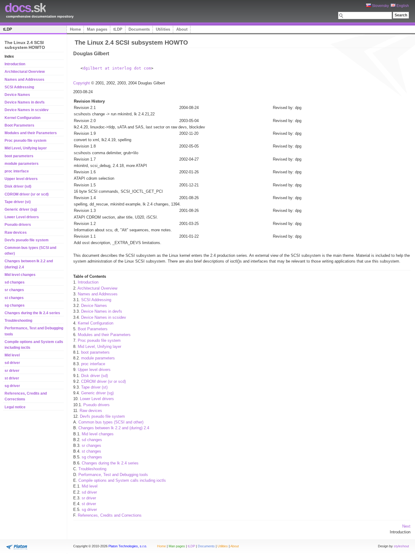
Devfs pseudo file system (27, 240)
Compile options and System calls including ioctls (122, 480)
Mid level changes (20, 275)
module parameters (22, 163)
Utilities (163, 29)
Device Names (17, 95)
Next (406, 526)
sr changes (14, 290)
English (402, 6)
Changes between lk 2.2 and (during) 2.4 (113, 428)
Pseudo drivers (18, 224)
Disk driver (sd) (18, 186)
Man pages (97, 29)
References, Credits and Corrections (110, 515)
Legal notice (15, 407)
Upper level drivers (21, 179)
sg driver (12, 386)
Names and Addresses (24, 79)
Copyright (81, 83)
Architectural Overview (25, 71)
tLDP (7, 29)
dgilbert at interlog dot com (117, 68)
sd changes (15, 282)
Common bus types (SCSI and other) (110, 422)
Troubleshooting (18, 320)
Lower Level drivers (22, 217)
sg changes (15, 305)
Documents (139, 29)
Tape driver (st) (18, 202)
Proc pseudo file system (25, 140)
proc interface (17, 171)
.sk (25, 8)
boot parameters (19, 156)
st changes (14, 298)
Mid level (12, 355)
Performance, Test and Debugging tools (113, 474)
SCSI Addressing (19, 87)
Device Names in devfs (25, 102)
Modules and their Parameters (31, 133)
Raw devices (16, 232)
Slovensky (380, 6)
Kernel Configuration (22, 118)
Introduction (15, 64)
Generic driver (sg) (21, 209)
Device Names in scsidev (27, 110)
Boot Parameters (19, 125)
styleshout (401, 546)
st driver (12, 378)
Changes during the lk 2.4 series (32, 313)
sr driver (12, 370)
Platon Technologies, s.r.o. (127, 546)
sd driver (12, 363)
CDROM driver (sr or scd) (27, 194)
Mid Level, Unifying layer (26, 148)
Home (75, 29)
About (181, 29)
